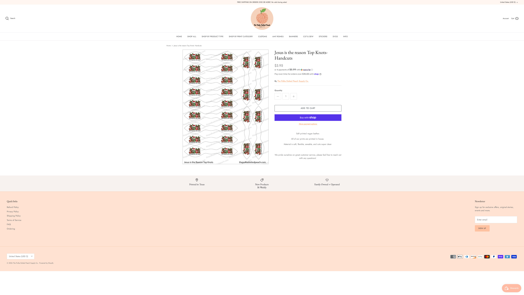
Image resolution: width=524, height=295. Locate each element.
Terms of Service (14, 220)
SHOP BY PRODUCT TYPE (212, 36)
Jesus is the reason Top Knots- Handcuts (188, 45)
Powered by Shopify (46, 263)
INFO (345, 36)
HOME (179, 36)
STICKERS (323, 36)
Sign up (482, 228)
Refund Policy (13, 207)
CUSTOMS (262, 36)
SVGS (335, 36)
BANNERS (293, 36)
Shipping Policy (14, 215)
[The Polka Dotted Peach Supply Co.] (262, 18)
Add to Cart (308, 108)
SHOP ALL (191, 36)
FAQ (9, 224)
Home (168, 45)
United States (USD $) (508, 2)
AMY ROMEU (278, 36)
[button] (294, 69)
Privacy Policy (13, 211)
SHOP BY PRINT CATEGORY (241, 36)
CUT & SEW (308, 36)
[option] (226, 107)
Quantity (278, 90)
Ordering (11, 228)
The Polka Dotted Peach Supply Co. (293, 81)
